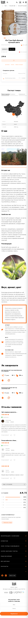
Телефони (17, 2)
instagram (5, 575)
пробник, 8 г (5, 49)
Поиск (7, 2)
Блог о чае (12, 575)
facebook (2, 575)
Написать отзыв (8, 522)
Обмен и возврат (19, 64)
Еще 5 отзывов (7, 484)
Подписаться (14, 613)
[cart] (23, 2)
